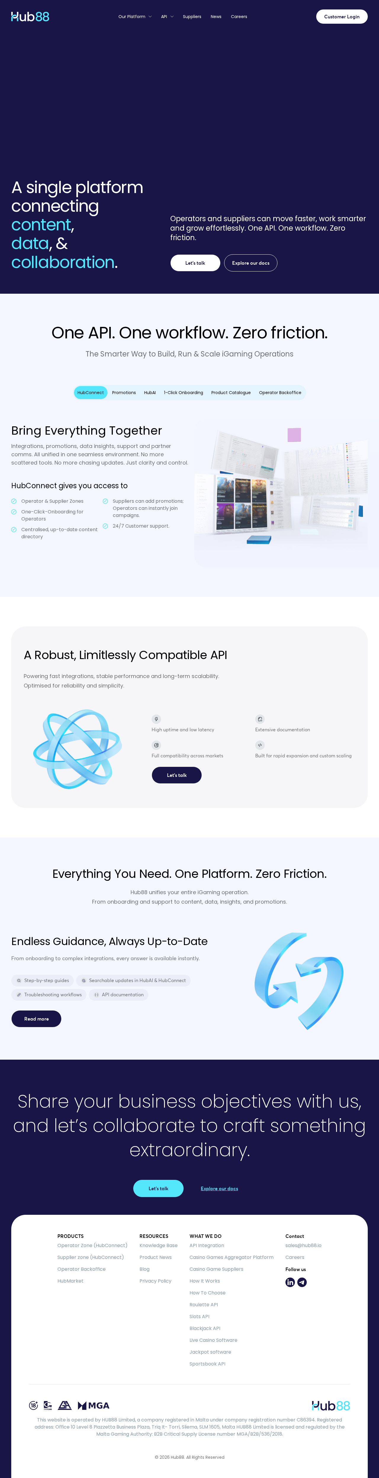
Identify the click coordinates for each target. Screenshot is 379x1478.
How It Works (205, 1281)
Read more (36, 1019)
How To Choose (208, 1292)
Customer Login (342, 17)
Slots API (199, 1316)
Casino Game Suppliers (216, 1269)
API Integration (207, 1245)
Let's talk (195, 263)
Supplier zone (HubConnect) (90, 1257)
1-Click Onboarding (183, 393)
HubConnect (91, 393)
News (216, 17)
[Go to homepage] (30, 16)
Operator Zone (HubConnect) (92, 1245)
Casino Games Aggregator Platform (232, 1257)
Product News (155, 1257)
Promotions (124, 393)
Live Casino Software (213, 1340)
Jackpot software (210, 1352)
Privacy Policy (155, 1281)
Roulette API (204, 1304)
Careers (239, 17)
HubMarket (70, 1281)
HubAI (150, 393)
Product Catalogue (231, 393)
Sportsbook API (207, 1363)
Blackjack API (205, 1328)
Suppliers (192, 17)
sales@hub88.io (303, 1245)
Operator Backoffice (280, 393)
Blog (144, 1269)
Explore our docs (250, 263)
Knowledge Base (158, 1245)
